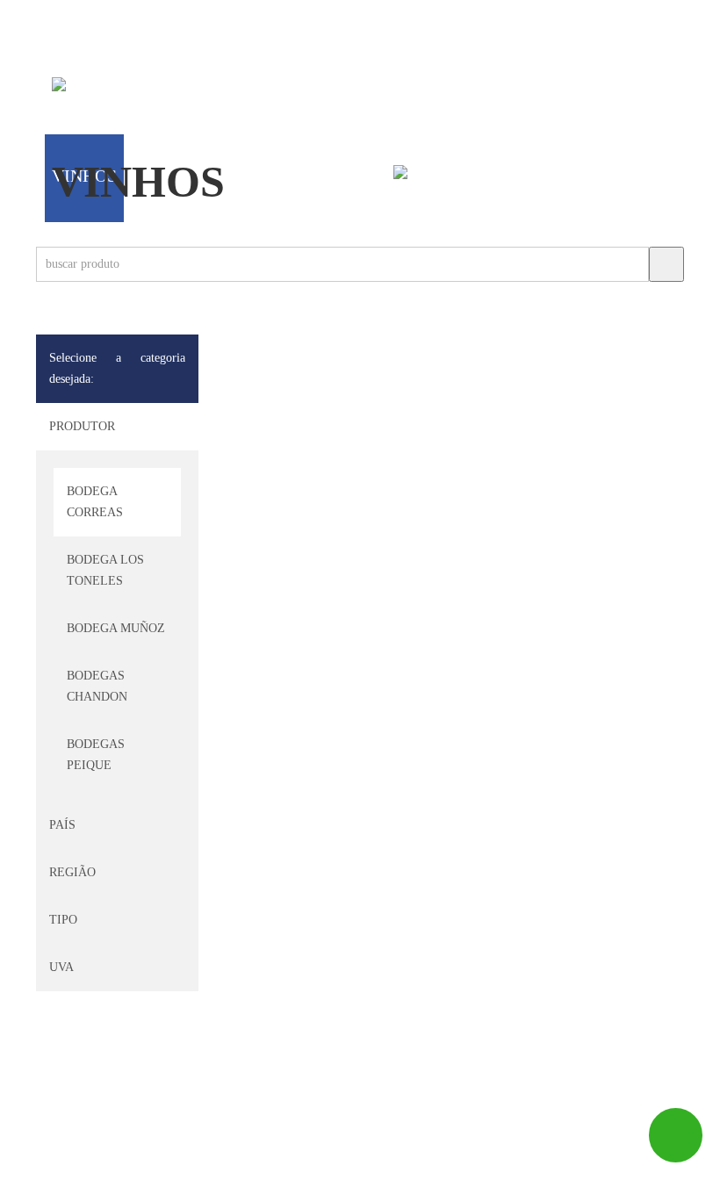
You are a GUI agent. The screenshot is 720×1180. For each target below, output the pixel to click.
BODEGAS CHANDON (97, 686)
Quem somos (154, 87)
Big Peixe (109, 1158)
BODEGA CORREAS (95, 502)
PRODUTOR (82, 426)
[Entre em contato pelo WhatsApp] (675, 1135)
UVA (61, 967)
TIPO (63, 919)
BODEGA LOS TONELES (105, 570)
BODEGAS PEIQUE (96, 755)
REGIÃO (72, 872)
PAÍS (62, 824)
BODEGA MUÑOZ (116, 628)
